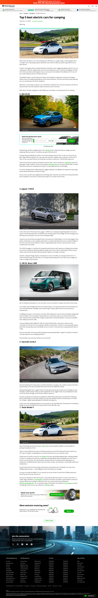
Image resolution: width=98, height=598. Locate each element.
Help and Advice (81, 558)
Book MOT (8, 568)
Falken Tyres (23, 574)
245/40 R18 (51, 582)
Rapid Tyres (37, 568)
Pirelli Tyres (37, 565)
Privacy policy (33, 585)
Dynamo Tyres (23, 572)
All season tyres (53, 164)
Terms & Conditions (19, 585)
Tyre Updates (32, 13)
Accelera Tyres (23, 561)
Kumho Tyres (23, 582)
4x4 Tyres (8, 565)
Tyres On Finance (9, 580)
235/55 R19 (51, 580)
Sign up (69, 511)
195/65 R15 (65, 565)
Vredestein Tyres (38, 578)
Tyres (21, 13)
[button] (89, 6)
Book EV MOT (9, 570)
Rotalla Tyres (37, 570)
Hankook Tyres (23, 578)
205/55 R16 (51, 563)
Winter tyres (79, 576)
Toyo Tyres (37, 574)
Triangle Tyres (38, 582)
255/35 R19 (51, 568)
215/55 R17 (51, 567)
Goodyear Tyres (23, 576)
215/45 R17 (65, 567)
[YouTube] (27, 544)
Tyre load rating (80, 570)
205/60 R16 (65, 576)
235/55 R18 (65, 563)
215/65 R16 (65, 572)
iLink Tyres (22, 580)
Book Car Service (9, 574)
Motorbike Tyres (9, 563)
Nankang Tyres (38, 563)
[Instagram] (18, 544)
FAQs (78, 561)
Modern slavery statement (42, 585)
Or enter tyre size (48, 146)
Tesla (43, 446)
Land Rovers (68, 162)
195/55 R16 (51, 576)
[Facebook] (22, 544)
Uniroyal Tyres (38, 576)
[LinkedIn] (32, 544)
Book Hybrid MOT (10, 572)
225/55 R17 (65, 561)
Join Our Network (9, 582)
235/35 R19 (51, 578)
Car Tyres (8, 561)
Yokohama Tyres (38, 580)
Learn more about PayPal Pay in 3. (20, 595)
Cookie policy (26, 585)
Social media (80, 580)
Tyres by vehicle (80, 567)
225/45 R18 (51, 572)
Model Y (44, 456)
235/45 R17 (65, 580)
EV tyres (47, 485)
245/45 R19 (65, 574)
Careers (60, 585)
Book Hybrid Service (10, 578)
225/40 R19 (65, 568)
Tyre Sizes (51, 558)
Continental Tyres (24, 568)
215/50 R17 (65, 578)
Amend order (80, 563)
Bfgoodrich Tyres (24, 565)
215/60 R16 (65, 582)
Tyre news (79, 572)
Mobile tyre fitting (81, 578)
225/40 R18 (51, 561)
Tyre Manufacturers (24, 558)
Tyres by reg (80, 568)
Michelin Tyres (38, 561)
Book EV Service (9, 576)
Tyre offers (79, 565)
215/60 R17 (65, 570)
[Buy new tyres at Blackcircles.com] (49, 495)
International (55, 585)
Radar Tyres (37, 567)
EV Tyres (8, 567)
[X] (13, 544)
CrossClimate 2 (38, 479)
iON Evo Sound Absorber (27, 483)
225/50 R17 (51, 574)
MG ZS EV (48, 150)
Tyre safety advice (81, 582)
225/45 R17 (51, 565)
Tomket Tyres (37, 572)
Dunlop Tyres (23, 570)
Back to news (49, 520)
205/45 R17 (51, 570)
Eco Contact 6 (68, 483)
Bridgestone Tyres (24, 567)
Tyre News (26, 13)
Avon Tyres (22, 563)
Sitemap (49, 585)
